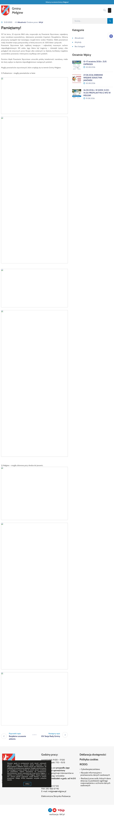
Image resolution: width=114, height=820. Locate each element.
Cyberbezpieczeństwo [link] (90, 769)
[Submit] (110, 21)
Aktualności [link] (21, 22)
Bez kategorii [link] (80, 46)
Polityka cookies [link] (89, 759)
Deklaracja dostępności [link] (93, 754)
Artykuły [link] (78, 42)
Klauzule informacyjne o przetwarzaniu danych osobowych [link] (95, 773)
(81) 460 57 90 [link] (52, 788)
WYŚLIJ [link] (27, 784)
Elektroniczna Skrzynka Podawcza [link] (55, 796)
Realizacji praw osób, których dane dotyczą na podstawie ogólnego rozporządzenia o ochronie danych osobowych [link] (95, 782)
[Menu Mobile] (109, 10)
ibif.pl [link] (41, 22)
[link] (111, 36)
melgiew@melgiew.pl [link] (57, 791)
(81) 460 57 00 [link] (52, 786)
